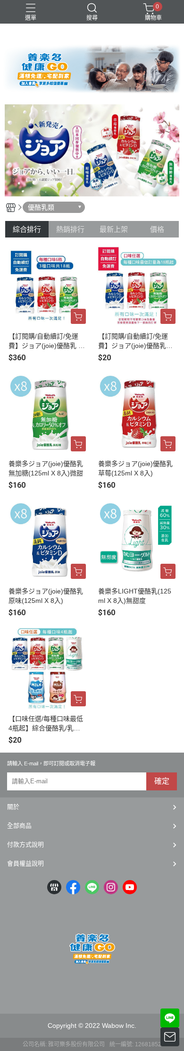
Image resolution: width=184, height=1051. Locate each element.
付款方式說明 (25, 844)
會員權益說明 (25, 863)
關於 (13, 806)
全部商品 (19, 825)
